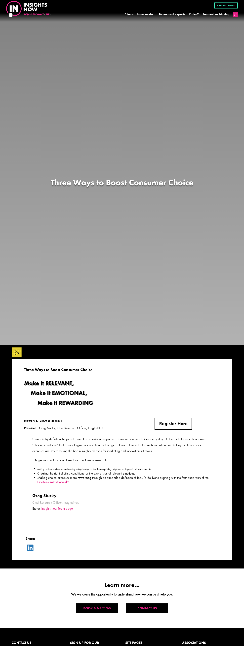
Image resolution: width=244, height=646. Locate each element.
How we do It (146, 14)
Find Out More (226, 5)
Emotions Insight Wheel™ (53, 482)
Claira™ (194, 14)
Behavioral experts (172, 14)
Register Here (173, 423)
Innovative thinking (216, 14)
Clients (129, 14)
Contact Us (147, 608)
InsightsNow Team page (57, 508)
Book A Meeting (97, 608)
